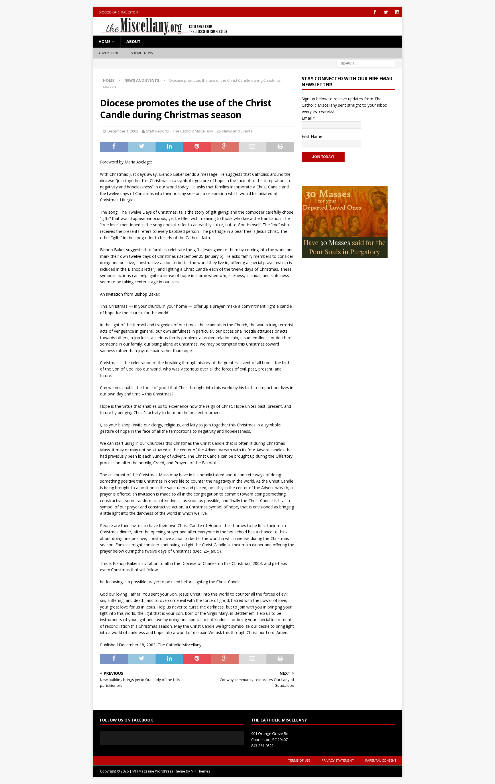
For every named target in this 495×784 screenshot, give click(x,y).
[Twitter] (386, 12)
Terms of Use (299, 760)
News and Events (237, 131)
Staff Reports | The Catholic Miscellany (179, 131)
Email (308, 118)
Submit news (142, 53)
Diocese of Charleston (118, 12)
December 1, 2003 (122, 131)
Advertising (109, 53)
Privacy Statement (338, 760)
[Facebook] (375, 12)
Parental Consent (380, 760)
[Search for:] (366, 63)
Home (105, 41)
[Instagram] (397, 12)
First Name (312, 136)
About (133, 41)
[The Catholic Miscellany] (161, 32)
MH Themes (200, 771)
